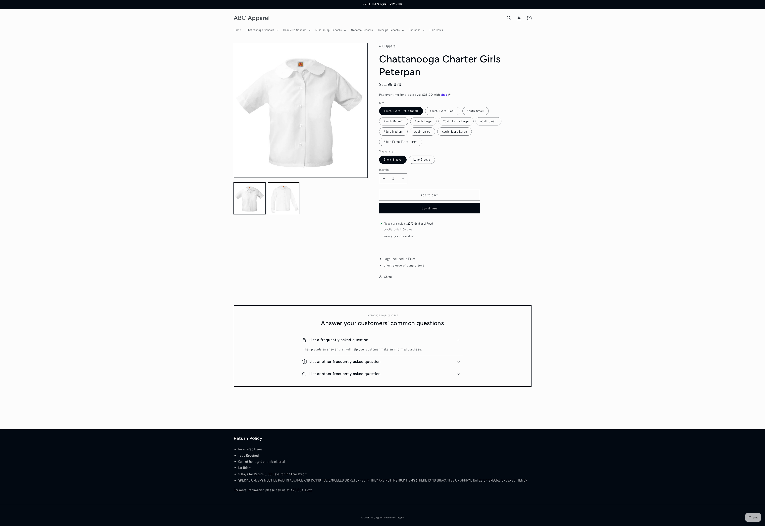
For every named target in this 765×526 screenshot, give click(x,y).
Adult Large (422, 131)
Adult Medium (393, 131)
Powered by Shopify (394, 517)
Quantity (384, 170)
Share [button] (388, 277)
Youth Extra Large (456, 121)
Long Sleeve (421, 159)
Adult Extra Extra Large (400, 142)
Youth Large (423, 121)
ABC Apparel (377, 517)
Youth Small (475, 111)
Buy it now (430, 208)
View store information (399, 236)
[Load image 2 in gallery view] (284, 198)
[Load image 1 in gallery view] (250, 198)
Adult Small (488, 121)
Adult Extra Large (454, 131)
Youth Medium (393, 121)
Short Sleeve (393, 159)
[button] (262, 30)
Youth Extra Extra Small (401, 111)
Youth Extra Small (443, 111)
